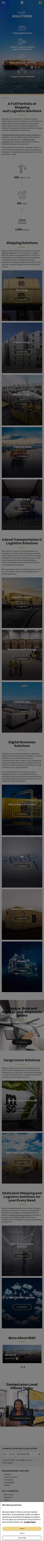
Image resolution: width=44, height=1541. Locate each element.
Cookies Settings (22, 1537)
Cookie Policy (30, 1522)
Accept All (22, 1528)
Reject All (22, 1533)
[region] (22, 1521)
